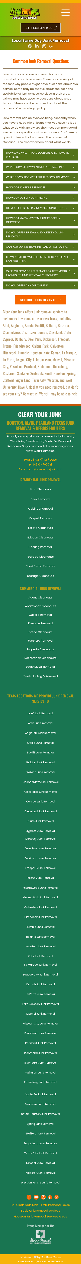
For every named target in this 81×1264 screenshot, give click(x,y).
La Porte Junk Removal (40, 994)
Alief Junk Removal (40, 713)
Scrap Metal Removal (40, 667)
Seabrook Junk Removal (40, 1104)
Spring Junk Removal (40, 1124)
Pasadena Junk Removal (40, 1033)
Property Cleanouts (40, 649)
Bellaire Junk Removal (40, 762)
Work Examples (44, 451)
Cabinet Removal (40, 509)
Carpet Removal (40, 518)
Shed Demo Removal (40, 566)
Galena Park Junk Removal (40, 897)
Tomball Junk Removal (40, 1163)
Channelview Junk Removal (41, 782)
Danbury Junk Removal (40, 839)
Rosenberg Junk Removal (40, 1082)
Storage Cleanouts (40, 576)
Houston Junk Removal (41, 946)
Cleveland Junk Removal (40, 811)
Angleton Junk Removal (40, 733)
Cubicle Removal (40, 615)
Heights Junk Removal (40, 937)
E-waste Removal (40, 623)
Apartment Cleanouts (40, 606)
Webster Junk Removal (40, 1173)
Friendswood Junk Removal (40, 888)
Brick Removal (40, 499)
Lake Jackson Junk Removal (40, 1004)
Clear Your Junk (27, 1205)
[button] (40, 154)
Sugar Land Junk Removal (40, 1143)
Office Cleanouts (40, 632)
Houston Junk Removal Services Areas (40, 1216)
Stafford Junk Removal (41, 1133)
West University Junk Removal (40, 1182)
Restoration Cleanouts (40, 658)
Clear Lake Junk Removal (40, 792)
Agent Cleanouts (40, 597)
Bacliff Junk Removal (40, 752)
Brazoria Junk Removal (40, 772)
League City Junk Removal (40, 974)
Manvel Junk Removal (40, 1014)
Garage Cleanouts (41, 557)
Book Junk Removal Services (40, 1211)
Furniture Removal (40, 641)
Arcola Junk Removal (40, 743)
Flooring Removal (40, 547)
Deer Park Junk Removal (40, 848)
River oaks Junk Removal (40, 1063)
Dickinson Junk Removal (40, 858)
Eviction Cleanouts (40, 537)
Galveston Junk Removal (40, 907)
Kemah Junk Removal (40, 984)
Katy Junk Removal (40, 956)
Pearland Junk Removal (40, 1043)
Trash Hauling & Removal (40, 676)
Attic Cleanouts (40, 489)
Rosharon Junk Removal (40, 1072)
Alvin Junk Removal (40, 723)
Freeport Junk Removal (40, 868)
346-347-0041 (42, 464)
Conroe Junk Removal (40, 801)
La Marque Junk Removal (40, 965)
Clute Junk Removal (41, 821)
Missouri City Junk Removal (40, 1023)
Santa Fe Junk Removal (40, 1094)
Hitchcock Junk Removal (40, 917)
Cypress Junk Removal (40, 831)
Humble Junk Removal (40, 927)
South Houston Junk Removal (40, 1114)
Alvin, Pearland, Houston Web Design (40, 1261)
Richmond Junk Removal (40, 1053)
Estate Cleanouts (40, 528)
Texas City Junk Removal (40, 1153)
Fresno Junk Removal (40, 878)
